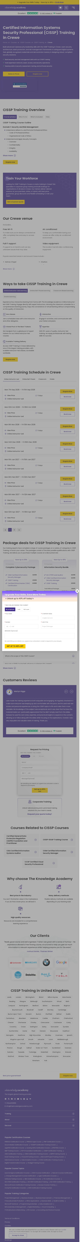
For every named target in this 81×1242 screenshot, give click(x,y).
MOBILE (7, 622)
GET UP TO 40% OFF (15, 646)
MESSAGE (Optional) (11, 631)
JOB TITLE (44, 622)
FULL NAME (8, 614)
